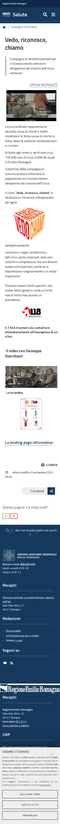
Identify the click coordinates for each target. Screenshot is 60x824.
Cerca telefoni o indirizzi (15, 726)
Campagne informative (24, 27)
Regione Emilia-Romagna (14, 3)
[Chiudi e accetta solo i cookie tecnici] (52, 755)
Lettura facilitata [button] (42, 84)
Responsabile (13, 631)
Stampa (52, 464)
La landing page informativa (29, 442)
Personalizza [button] (30, 815)
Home (4, 27)
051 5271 (21, 722)
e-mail (18, 640)
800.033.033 (27, 564)
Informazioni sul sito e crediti (22, 636)
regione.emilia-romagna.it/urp (30, 747)
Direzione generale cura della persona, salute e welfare (28, 599)
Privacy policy (44, 785)
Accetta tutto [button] (30, 804)
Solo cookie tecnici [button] (30, 794)
